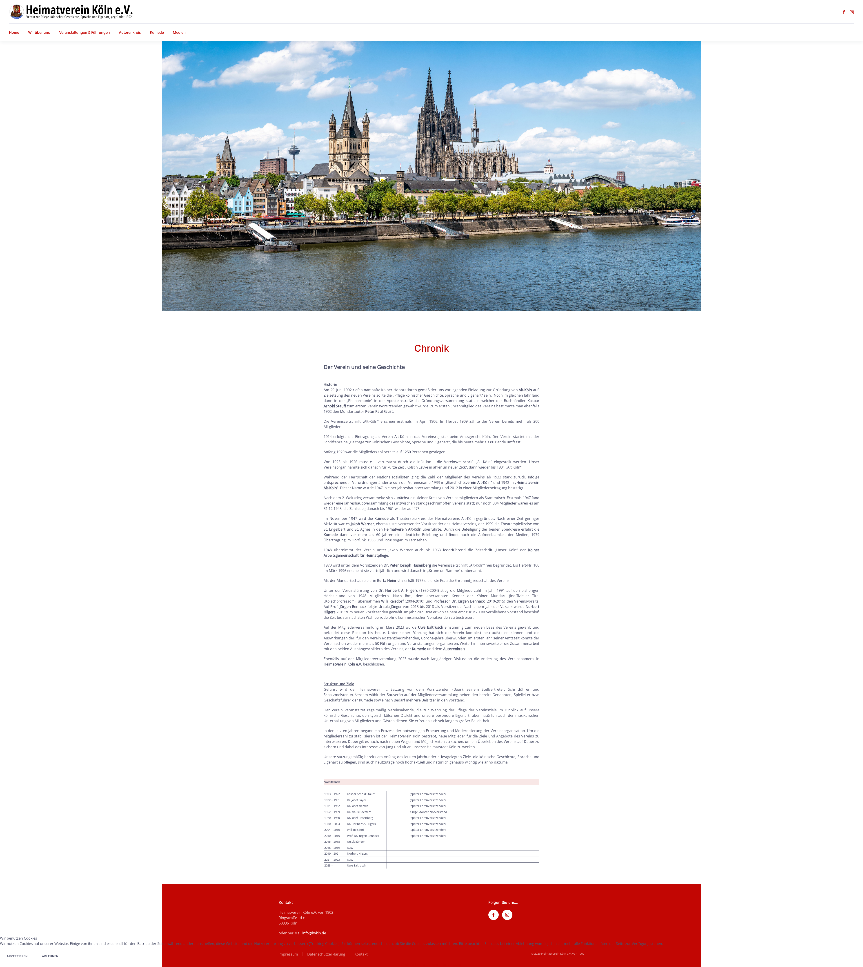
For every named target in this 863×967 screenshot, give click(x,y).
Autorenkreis (130, 32)
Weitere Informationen (420, 964)
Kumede (157, 32)
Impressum (453, 964)
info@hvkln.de (314, 933)
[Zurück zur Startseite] (75, 11)
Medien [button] (179, 32)
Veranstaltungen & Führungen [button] (84, 32)
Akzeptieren (17, 956)
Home (14, 32)
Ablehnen (50, 956)
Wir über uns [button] (39, 32)
